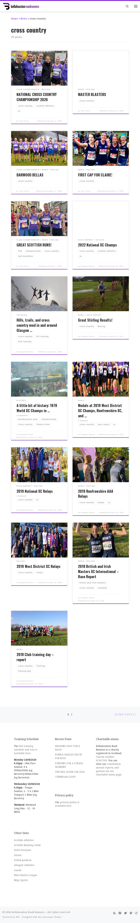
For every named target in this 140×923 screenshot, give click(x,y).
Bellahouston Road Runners (28, 912)
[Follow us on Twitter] (125, 913)
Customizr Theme (51, 917)
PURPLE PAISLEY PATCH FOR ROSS (68, 756)
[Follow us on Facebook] (119, 913)
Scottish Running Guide (27, 845)
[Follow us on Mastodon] (131, 913)
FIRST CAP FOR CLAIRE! (95, 174)
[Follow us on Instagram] (136, 913)
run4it (17, 870)
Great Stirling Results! (95, 320)
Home (14, 18)
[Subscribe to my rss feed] (114, 913)
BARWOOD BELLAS (30, 174)
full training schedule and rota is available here (25, 750)
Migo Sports (21, 880)
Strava (18, 855)
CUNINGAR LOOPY (65, 776)
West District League (25, 875)
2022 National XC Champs (97, 244)
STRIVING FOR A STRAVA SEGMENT (69, 765)
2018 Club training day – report (35, 657)
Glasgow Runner (88, 266)
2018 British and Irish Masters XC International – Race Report (98, 571)
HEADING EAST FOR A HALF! (67, 748)
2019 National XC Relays (35, 491)
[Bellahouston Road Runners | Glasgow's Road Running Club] (21, 6)
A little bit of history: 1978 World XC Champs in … (37, 408)
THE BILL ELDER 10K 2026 (70, 771)
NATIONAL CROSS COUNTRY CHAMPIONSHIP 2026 (37, 97)
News (23, 18)
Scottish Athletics (24, 840)
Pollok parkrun (23, 860)
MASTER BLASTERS (92, 94)
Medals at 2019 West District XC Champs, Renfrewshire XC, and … (100, 410)
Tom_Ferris (24, 121)
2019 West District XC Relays (38, 566)
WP (17, 917)
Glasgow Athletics (24, 865)
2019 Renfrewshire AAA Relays (95, 493)
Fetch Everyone (22, 850)
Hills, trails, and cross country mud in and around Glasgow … (37, 325)
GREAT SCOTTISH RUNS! (34, 244)
